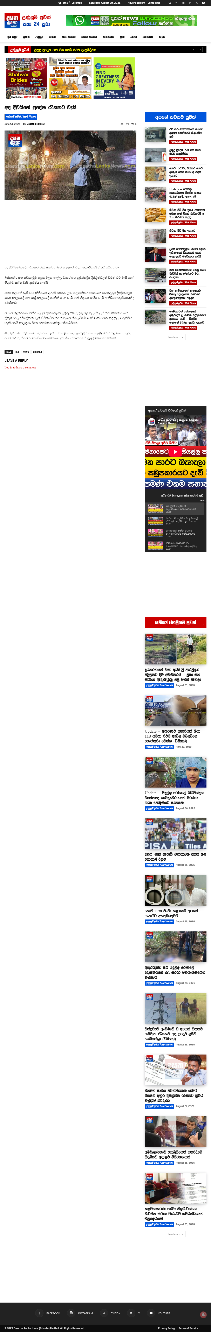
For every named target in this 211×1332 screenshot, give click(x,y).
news (26, 351)
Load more (174, 337)
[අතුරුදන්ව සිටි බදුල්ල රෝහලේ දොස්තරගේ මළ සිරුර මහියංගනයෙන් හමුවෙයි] (175, 946)
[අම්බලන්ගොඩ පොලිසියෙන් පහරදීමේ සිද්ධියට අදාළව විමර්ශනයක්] (175, 1131)
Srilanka (37, 351)
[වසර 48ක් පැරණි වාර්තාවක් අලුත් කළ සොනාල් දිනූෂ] (175, 833)
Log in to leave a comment (20, 367)
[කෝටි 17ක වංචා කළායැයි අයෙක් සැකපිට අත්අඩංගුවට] (175, 890)
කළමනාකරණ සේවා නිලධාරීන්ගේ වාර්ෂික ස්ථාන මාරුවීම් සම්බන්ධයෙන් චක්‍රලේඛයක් (174, 1213)
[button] (170, 2)
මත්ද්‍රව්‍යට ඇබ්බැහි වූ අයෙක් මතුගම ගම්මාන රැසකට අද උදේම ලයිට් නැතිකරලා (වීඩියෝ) (174, 1034)
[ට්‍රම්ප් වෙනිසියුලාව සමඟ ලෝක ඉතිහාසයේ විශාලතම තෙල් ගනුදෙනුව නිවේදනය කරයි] (155, 254)
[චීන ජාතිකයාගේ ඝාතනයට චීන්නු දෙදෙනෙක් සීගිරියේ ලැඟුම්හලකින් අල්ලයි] (155, 296)
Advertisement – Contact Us (144, 3)
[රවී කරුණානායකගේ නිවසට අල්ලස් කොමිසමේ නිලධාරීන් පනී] (155, 134)
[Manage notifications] (203, 1314)
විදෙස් (133, 36)
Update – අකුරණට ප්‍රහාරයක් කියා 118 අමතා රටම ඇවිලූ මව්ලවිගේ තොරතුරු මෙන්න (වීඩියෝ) (172, 736)
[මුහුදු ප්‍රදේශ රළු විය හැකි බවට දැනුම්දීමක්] (155, 155)
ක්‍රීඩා (122, 36)
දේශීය (52, 36)
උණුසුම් (39, 36)
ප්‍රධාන (26, 36)
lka (17, 351)
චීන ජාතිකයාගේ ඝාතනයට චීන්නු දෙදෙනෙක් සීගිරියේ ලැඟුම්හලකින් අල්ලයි (185, 294)
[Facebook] (176, 3)
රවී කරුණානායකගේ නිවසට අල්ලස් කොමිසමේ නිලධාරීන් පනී (186, 133)
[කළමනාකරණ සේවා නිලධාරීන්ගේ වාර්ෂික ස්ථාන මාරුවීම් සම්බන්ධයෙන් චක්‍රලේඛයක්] (175, 1188)
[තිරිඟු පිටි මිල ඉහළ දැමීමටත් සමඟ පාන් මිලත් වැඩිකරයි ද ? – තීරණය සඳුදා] (155, 215)
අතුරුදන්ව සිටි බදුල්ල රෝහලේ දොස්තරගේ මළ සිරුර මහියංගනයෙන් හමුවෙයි (175, 972)
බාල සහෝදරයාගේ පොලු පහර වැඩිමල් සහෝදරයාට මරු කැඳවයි (187, 273)
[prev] (193, 49)
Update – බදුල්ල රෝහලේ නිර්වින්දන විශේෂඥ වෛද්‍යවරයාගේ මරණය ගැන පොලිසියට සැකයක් (174, 797)
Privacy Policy (166, 1328)
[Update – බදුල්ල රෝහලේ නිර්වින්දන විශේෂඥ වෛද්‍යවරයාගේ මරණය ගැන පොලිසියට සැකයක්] (175, 772)
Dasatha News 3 (36, 124)
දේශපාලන (108, 36)
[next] (200, 49)
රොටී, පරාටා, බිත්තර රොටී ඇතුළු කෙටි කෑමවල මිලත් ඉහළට (80, 50)
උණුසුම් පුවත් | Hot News (21, 117)
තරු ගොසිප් (69, 36)
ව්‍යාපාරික (148, 36)
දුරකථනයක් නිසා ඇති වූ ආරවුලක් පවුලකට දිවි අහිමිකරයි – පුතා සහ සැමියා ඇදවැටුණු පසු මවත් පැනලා (173, 674)
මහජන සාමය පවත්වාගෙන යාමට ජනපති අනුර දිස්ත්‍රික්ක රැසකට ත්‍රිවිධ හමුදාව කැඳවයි (174, 1095)
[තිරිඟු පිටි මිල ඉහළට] (155, 236)
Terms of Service (188, 1328)
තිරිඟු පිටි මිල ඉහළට (182, 230)
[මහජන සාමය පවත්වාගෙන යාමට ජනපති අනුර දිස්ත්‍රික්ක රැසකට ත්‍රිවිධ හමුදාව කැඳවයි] (175, 1070)
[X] (196, 3)
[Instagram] (183, 3)
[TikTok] (190, 3)
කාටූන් (162, 36)
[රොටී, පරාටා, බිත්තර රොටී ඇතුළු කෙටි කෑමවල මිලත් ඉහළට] (155, 174)
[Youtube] (203, 3)
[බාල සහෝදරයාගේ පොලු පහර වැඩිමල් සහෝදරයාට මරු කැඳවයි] (155, 275)
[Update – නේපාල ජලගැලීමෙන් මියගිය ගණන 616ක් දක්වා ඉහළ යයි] (155, 194)
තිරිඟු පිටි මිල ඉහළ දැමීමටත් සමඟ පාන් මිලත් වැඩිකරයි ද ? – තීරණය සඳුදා (187, 213)
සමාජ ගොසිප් (89, 36)
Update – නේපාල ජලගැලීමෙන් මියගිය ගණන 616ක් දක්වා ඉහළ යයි (185, 193)
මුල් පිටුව (12, 36)
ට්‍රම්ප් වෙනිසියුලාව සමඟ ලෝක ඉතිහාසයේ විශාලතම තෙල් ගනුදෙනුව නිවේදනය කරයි (187, 252)
